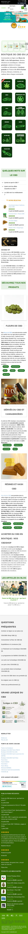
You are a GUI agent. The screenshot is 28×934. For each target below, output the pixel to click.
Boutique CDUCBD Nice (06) (9, 752)
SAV (12, 920)
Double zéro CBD (18, 523)
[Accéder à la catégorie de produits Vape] (20, 125)
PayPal (10, 923)
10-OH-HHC (6, 449)
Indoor (5, 370)
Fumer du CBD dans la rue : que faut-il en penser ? (14, 599)
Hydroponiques (15, 366)
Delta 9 (15, 449)
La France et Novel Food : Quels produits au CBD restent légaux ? (13, 811)
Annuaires (5, 923)
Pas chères (6, 374)
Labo (23, 920)
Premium (6, 366)
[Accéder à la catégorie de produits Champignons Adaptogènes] (20, 138)
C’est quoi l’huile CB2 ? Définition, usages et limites (13, 825)
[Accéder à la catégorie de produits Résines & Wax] (6, 125)
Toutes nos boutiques (7, 748)
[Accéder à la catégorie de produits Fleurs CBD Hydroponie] (20, 111)
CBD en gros (12, 18)
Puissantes (21, 370)
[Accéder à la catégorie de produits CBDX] (6, 98)
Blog (11, 9)
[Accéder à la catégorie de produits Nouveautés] (6, 84)
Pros (3, 922)
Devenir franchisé (20, 922)
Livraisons (7, 920)
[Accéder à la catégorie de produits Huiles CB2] (6, 152)
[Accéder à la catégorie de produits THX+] (6, 111)
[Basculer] (2, 182)
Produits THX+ (18, 445)
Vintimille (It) (4, 771)
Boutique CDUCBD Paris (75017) (10, 750)
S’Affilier (11, 922)
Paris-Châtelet (5, 762)
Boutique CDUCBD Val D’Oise (9, 758)
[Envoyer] (22, 7)
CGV (2, 920)
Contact (12, 15)
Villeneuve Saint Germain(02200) (10, 769)
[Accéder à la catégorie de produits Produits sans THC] (20, 98)
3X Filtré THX (18, 527)
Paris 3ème (4, 760)
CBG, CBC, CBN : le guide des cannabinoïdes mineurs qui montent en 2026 (14, 818)
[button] (22, 1)
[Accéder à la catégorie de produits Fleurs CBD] (20, 84)
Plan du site (4, 740)
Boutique (12, 6)
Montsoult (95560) (6, 767)
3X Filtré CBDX (7, 527)
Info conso (17, 920)
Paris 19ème (4, 765)
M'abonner (4, 738)
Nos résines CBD (6, 495)
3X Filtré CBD (7, 523)
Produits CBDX (7, 445)
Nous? (12, 12)
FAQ (6, 922)
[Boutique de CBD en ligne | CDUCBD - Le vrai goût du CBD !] (3, 7)
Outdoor (13, 370)
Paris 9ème (4, 764)
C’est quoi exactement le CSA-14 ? (11, 805)
